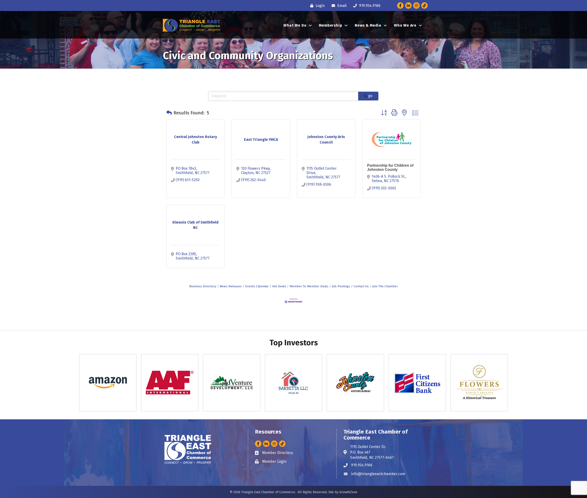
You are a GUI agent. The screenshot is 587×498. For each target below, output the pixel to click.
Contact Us (361, 286)
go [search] (370, 96)
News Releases (231, 286)
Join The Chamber (385, 286)
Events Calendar (257, 286)
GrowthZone (348, 492)
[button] (169, 113)
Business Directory (202, 286)
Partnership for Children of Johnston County (390, 167)
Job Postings (341, 286)
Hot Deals (279, 286)
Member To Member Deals (309, 286)
